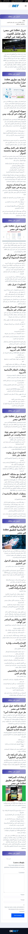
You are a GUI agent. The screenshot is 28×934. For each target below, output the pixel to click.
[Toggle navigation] (26, 5)
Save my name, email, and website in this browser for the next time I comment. (14, 909)
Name (22, 894)
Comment (21, 872)
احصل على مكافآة (14, 16)
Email (22, 900)
